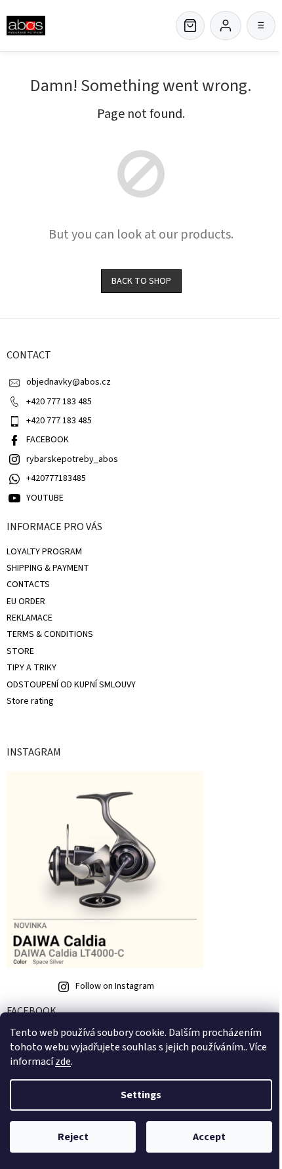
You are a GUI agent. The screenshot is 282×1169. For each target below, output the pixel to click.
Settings (141, 1095)
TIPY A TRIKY (31, 667)
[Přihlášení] (225, 25)
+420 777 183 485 (59, 401)
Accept (209, 1137)
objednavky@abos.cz (68, 382)
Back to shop (141, 281)
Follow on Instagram (114, 986)
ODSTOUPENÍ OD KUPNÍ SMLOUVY (71, 684)
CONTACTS (28, 584)
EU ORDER (26, 601)
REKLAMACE (29, 617)
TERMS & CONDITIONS (50, 634)
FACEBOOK (47, 439)
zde (63, 1061)
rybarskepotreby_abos (72, 459)
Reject (73, 1137)
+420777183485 (56, 478)
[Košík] (190, 25)
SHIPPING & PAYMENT (48, 568)
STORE (20, 651)
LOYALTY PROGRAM (44, 551)
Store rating (30, 701)
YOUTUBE (45, 498)
